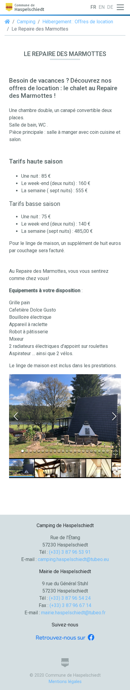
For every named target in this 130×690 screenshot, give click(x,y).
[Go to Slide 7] (47, 451)
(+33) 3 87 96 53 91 (70, 552)
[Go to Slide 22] (107, 451)
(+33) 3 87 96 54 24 (70, 598)
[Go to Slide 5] (38, 451)
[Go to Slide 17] (87, 451)
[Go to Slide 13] (71, 451)
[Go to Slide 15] (79, 451)
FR (93, 7)
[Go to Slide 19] (95, 451)
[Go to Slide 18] (91, 451)
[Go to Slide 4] (35, 451)
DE (110, 7)
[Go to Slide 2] (26, 451)
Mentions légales (65, 681)
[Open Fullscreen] (115, 452)
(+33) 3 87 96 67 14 (70, 605)
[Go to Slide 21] (103, 451)
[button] (65, 416)
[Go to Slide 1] (22, 451)
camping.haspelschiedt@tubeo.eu (73, 559)
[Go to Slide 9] (55, 451)
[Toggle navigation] (120, 7)
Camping (26, 22)
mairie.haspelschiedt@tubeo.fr (73, 613)
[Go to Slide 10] (59, 451)
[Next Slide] (114, 416)
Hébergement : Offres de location (77, 22)
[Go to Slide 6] (43, 451)
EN (102, 7)
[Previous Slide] (15, 416)
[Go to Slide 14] (75, 451)
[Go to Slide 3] (31, 451)
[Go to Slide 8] (51, 451)
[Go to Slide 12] (67, 451)
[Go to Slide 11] (63, 451)
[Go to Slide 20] (99, 451)
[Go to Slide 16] (83, 451)
